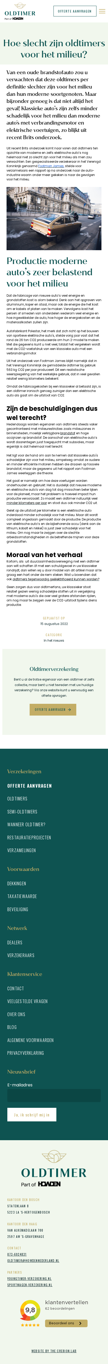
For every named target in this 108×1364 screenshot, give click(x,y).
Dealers (15, 942)
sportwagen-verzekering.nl (29, 1285)
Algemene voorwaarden (30, 1040)
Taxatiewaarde (22, 896)
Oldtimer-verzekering (22, 11)
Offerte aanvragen (75, 11)
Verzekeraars (21, 955)
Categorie (54, 635)
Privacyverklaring (25, 1053)
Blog (12, 1027)
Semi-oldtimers (22, 811)
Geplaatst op (54, 618)
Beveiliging (18, 909)
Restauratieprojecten (29, 837)
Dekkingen (16, 883)
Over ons (16, 1014)
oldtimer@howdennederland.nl (33, 1260)
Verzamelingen (21, 850)
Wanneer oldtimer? (26, 824)
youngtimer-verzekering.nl (29, 1278)
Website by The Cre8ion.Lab (54, 1351)
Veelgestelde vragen (27, 1001)
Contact (15, 988)
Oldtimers (17, 798)
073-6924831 (17, 1254)
